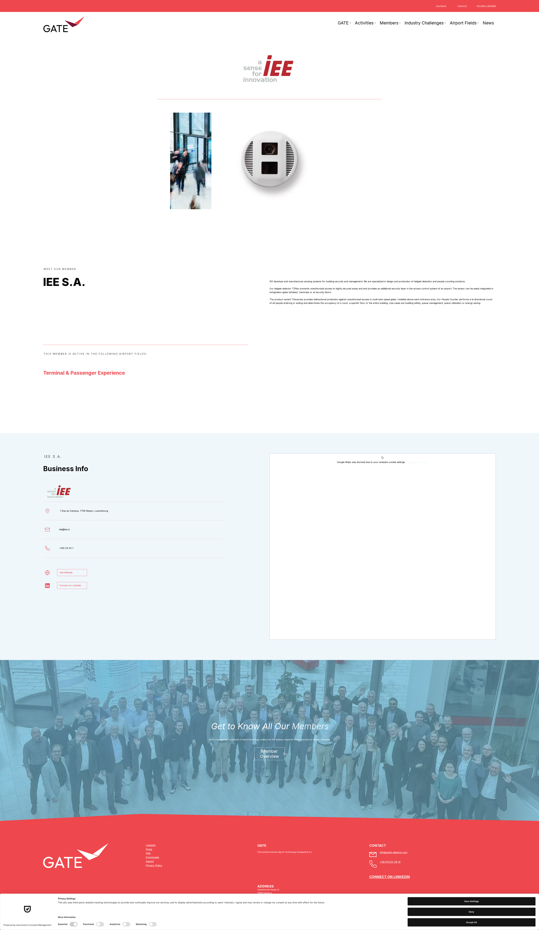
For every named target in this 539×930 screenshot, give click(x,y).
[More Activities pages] (375, 23)
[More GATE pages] (350, 23)
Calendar (441, 6)
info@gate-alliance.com (393, 852)
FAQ (148, 853)
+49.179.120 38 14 (390, 861)
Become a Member (486, 6)
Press (149, 849)
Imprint (150, 861)
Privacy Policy (154, 865)
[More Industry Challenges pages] (445, 23)
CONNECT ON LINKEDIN (389, 877)
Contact (462, 6)
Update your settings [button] (417, 462)
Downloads (152, 857)
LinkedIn (151, 845)
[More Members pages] (400, 23)
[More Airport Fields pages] (478, 23)
